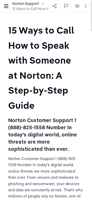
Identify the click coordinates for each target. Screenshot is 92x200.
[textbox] (46, 68)
